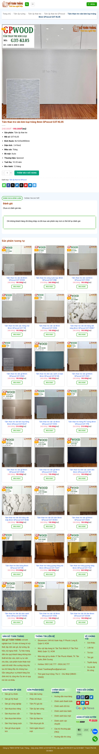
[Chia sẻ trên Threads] (21, 185)
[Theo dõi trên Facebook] (78, 697)
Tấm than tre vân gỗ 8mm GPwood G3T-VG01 (82, 375)
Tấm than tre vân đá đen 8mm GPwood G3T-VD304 (82, 615)
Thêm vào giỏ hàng (27, 173)
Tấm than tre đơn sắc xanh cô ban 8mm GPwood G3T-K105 (49, 375)
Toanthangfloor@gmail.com (54, 669)
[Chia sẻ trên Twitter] (17, 185)
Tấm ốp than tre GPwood (54, 14)
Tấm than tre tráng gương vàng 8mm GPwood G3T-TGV (82, 567)
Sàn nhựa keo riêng (13, 709)
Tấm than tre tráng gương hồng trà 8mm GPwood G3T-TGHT (49, 567)
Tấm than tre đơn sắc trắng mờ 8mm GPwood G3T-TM (17, 327)
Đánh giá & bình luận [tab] (12, 198)
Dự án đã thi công (91, 668)
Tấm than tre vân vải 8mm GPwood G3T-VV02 (82, 279)
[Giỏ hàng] (33, 4)
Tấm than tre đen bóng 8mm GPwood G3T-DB (16, 567)
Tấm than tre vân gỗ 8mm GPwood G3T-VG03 (17, 375)
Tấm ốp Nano (35, 713)
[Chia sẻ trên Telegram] (34, 185)
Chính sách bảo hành (62, 711)
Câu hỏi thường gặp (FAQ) (62, 730)
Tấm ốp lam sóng (37, 709)
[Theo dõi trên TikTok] (87, 697)
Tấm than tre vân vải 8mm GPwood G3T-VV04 (49, 327)
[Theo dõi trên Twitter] (91, 697)
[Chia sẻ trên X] (13, 185)
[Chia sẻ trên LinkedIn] (30, 185)
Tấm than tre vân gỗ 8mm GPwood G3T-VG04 (82, 519)
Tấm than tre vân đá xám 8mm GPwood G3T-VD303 (49, 519)
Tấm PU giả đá (36, 704)
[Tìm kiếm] (27, 4)
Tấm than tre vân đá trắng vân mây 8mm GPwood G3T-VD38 (17, 519)
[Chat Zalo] (95, 731)
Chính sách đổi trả (61, 706)
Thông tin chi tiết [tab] (32, 198)
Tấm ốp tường (19, 14)
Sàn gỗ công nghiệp (13, 704)
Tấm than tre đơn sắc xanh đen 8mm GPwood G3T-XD (82, 471)
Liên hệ (90, 648)
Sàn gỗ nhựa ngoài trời (12, 729)
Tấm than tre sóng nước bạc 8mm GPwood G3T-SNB (49, 279)
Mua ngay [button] (17, 286)
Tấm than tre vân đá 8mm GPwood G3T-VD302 (17, 279)
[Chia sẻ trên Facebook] (8, 185)
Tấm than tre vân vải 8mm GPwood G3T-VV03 (49, 423)
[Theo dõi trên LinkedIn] (83, 703)
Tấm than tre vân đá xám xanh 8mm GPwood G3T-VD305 (17, 615)
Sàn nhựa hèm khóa (13, 718)
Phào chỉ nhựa (35, 699)
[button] (5, 116)
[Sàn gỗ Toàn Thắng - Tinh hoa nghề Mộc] (12, 4)
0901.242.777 (50, 664)
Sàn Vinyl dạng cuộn (13, 723)
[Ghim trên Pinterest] (26, 185)
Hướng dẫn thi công (62, 737)
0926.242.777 (64, 664)
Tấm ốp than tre (34, 14)
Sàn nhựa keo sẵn (12, 713)
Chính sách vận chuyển (60, 722)
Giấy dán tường (36, 694)
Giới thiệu (91, 643)
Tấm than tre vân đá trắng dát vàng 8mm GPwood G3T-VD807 (82, 327)
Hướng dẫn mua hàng (63, 696)
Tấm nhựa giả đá (37, 723)
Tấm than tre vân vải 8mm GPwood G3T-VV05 (49, 615)
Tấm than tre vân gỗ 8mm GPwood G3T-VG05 (17, 471)
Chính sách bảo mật (62, 716)
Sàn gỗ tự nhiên (11, 694)
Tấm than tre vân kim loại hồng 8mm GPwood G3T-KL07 (17, 423)
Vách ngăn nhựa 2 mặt (37, 729)
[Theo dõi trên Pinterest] (78, 703)
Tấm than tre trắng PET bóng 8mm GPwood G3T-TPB (82, 423)
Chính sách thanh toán (63, 701)
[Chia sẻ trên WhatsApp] (4, 185)
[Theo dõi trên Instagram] (83, 697)
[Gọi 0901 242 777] (95, 739)
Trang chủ (7, 14)
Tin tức (90, 652)
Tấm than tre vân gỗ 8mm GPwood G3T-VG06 (49, 471)
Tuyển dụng (92, 662)
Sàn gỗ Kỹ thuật (11, 699)
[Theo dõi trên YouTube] (87, 703)
